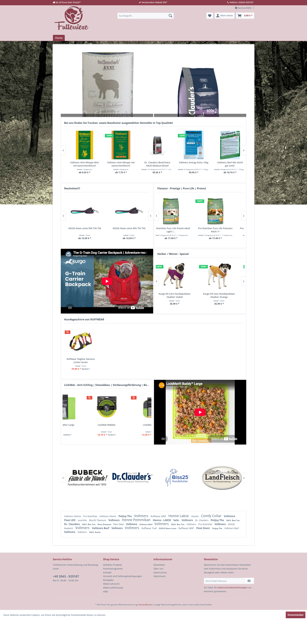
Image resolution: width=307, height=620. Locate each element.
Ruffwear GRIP (159, 516)
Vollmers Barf (146, 524)
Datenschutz (160, 572)
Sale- (176, 520)
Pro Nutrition (90, 516)
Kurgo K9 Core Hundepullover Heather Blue (222, 295)
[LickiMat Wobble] (85, 407)
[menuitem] (145, 15)
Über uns (158, 568)
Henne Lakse (179, 516)
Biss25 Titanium (98, 520)
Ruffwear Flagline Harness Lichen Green (81, 360)
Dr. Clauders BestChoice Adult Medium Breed (87, 164)
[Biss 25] (88, 478)
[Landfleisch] (133, 478)
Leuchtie (82, 520)
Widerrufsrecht (111, 583)
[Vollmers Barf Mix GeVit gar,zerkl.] (160, 145)
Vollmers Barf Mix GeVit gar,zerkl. (160, 164)
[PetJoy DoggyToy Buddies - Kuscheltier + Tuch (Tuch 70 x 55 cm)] (129, 210)
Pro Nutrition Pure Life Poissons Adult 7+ (178, 230)
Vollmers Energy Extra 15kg (123, 162)
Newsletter (159, 564)
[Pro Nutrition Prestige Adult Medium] (222, 210)
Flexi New (118, 524)
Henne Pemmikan (136, 520)
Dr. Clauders (202, 520)
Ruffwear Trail (149, 528)
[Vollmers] (223, 478)
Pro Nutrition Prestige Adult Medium (222, 228)
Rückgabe (108, 579)
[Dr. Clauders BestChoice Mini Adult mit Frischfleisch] (197, 145)
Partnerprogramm (113, 568)
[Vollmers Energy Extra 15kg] (124, 145)
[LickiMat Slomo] (129, 407)
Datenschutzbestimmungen (233, 587)
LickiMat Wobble (85, 424)
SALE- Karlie (95, 532)
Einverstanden (295, 614)
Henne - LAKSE (162, 520)
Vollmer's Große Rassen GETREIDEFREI (233, 164)
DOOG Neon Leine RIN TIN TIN (84, 228)
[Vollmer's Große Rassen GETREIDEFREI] (233, 145)
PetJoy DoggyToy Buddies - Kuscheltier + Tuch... (129, 230)
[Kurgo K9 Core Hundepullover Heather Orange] (178, 276)
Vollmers (141, 516)
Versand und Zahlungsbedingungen (122, 576)
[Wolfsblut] (178, 478)
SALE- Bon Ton (233, 520)
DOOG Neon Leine (168, 528)
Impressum (160, 576)
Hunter (195, 516)
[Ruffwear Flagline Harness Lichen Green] (81, 341)
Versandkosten (146, 604)
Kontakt (107, 572)
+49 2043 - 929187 (66, 576)
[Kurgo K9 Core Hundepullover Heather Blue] (222, 276)
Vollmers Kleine (73, 516)
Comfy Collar (211, 516)
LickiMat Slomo (129, 424)
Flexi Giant (203, 528)
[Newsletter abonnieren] (249, 581)
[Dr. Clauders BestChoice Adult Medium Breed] (87, 145)
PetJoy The (125, 516)
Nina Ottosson (105, 524)
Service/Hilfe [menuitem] (244, 7)
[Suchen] (170, 15)
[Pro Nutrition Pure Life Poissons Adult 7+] (178, 210)
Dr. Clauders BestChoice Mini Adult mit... (196, 164)
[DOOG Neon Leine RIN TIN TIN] (85, 210)
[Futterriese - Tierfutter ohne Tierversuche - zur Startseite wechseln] (71, 18)
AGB (105, 591)
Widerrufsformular (113, 587)
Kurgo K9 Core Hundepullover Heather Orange (178, 295)
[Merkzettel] (209, 15)
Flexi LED (70, 520)
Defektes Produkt (112, 564)
